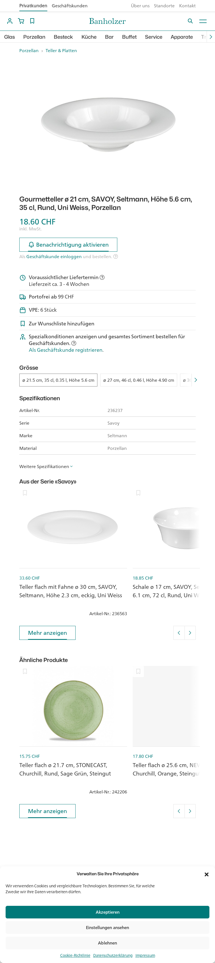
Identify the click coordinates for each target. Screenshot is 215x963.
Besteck (63, 37)
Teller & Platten (61, 50)
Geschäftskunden (70, 6)
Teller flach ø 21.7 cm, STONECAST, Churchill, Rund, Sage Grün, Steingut (65, 769)
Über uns (140, 6)
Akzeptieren (108, 912)
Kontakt (187, 6)
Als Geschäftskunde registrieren (65, 349)
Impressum (145, 955)
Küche (89, 37)
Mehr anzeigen (47, 633)
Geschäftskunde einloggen (54, 256)
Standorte (164, 6)
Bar (109, 37)
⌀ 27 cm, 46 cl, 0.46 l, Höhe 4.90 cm (138, 380)
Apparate (182, 37)
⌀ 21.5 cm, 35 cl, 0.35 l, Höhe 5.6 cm (58, 380)
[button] (206, 874)
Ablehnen (107, 943)
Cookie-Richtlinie (75, 955)
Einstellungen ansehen (107, 927)
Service (153, 37)
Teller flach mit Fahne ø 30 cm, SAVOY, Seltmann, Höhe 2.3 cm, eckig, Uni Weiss (70, 591)
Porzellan (34, 37)
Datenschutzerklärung (113, 955)
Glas (9, 37)
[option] (107, 124)
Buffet (129, 37)
